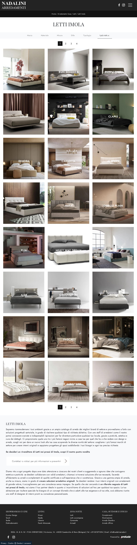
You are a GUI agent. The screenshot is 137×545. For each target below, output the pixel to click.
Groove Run (68, 295)
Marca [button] (29, 35)
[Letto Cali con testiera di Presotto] (113, 381)
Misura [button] (60, 35)
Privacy (3, 543)
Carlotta (68, 161)
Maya (68, 205)
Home (54, 14)
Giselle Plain (113, 205)
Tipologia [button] (87, 35)
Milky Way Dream (68, 250)
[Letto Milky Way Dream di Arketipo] (68, 247)
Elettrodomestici (12, 523)
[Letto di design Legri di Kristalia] (24, 114)
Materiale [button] (44, 35)
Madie (40, 518)
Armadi (73, 523)
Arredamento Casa (64, 14)
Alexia (24, 205)
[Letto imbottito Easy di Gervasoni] (113, 247)
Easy (113, 250)
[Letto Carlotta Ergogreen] (68, 158)
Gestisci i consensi (24, 543)
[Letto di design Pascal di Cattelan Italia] (68, 337)
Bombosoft (68, 116)
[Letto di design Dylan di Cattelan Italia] (113, 337)
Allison (113, 161)
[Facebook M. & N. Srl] (118, 5)
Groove (113, 295)
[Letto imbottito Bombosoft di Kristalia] (68, 114)
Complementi (107, 515)
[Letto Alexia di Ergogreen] (24, 203)
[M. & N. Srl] (14, 5)
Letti (74, 14)
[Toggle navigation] (130, 5)
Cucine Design (11, 515)
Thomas (24, 339)
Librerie (41, 520)
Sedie (8, 520)
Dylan (113, 339)
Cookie (11, 543)
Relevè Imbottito (68, 384)
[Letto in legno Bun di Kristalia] (113, 69)
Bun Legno (113, 72)
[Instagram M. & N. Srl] (123, 5)
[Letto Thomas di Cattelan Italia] (24, 337)
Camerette (74, 520)
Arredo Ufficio (107, 523)
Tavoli (8, 518)
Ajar (24, 295)
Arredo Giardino (108, 520)
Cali (113, 384)
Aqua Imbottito (24, 384)
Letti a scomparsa (76, 518)
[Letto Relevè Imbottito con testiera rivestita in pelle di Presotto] (68, 381)
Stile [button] (73, 35)
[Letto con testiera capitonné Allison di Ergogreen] (113, 158)
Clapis (113, 116)
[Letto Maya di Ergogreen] (68, 203)
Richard (24, 72)
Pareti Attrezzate (44, 523)
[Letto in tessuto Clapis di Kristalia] (113, 114)
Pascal (68, 339)
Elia (24, 250)
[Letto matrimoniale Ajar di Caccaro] (24, 292)
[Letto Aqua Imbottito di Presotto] (24, 381)
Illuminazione (107, 518)
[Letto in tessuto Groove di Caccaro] (113, 292)
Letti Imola (81, 14)
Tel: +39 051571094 (95, 532)
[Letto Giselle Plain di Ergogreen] (113, 203)
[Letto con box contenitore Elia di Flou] (24, 247)
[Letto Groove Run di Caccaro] (68, 292)
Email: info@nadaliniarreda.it (115, 532)
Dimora (23, 161)
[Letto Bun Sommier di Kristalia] (68, 69)
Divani (40, 515)
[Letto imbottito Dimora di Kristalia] (24, 158)
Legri (24, 116)
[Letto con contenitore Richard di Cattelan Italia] (24, 69)
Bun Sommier (68, 72)
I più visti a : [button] (105, 35)
